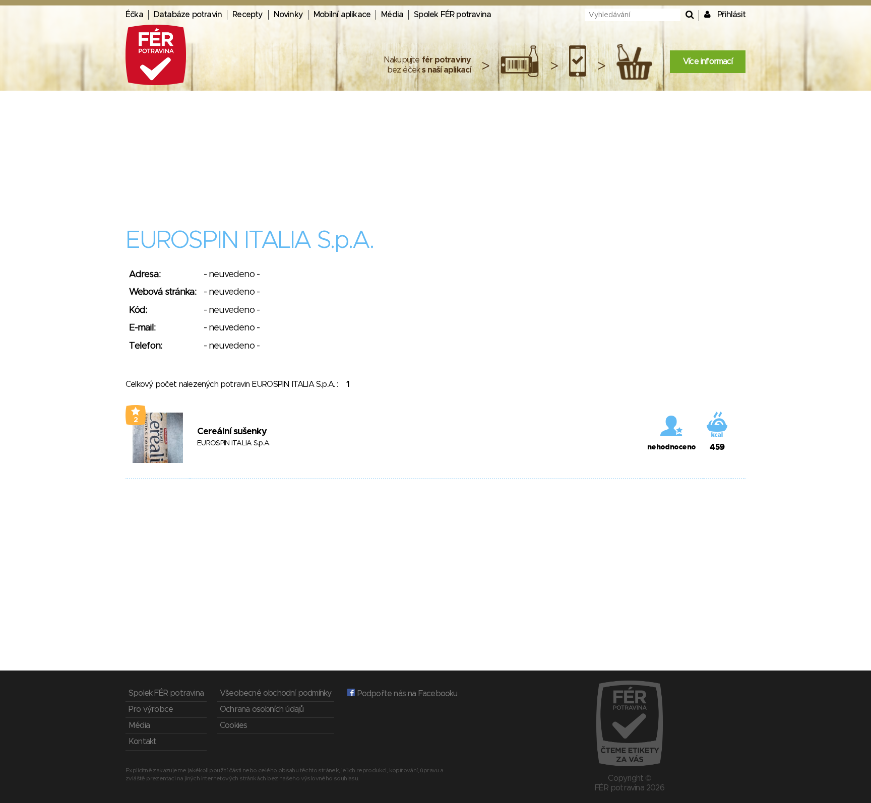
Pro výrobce (151, 709)
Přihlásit (731, 15)
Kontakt (142, 742)
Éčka (134, 15)
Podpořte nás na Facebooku (406, 694)
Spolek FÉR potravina (452, 15)
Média (392, 15)
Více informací (707, 61)
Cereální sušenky (232, 431)
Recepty (247, 15)
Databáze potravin (188, 15)
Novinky (288, 15)
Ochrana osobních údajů (261, 709)
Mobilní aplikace (342, 15)
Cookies (233, 725)
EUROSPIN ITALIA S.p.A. (234, 443)
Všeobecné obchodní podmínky (275, 693)
